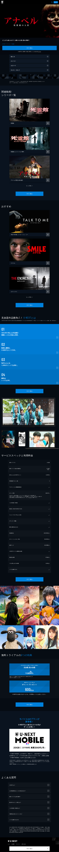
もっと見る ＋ (29, 185)
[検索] (52, 2)
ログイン (55, 2)
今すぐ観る (29, 48)
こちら (39, 51)
